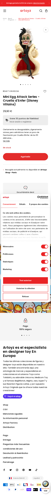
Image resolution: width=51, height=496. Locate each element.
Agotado (25, 156)
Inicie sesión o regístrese (20, 122)
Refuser (25, 296)
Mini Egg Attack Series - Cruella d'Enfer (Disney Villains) (32, 19)
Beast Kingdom (11, 19)
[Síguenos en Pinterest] (23, 470)
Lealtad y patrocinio (13, 457)
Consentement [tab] (9, 204)
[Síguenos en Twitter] (10, 470)
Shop (5, 404)
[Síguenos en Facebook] (4, 470)
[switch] (44, 254)
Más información (39, 3)
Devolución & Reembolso (15, 453)
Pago (5, 435)
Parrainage (8, 462)
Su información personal (15, 418)
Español (37, 478)
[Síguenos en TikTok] (36, 470)
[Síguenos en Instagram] (17, 470)
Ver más (6, 141)
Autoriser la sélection (25, 288)
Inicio (5, 18)
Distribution (9, 427)
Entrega (7, 439)
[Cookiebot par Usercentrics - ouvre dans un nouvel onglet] (37, 197)
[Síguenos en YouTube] (30, 470)
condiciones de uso (13, 448)
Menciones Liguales (13, 413)
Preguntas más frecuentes (16, 444)
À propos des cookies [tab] (38, 204)
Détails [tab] (22, 204)
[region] (25, 324)
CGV (5, 409)
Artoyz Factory (10, 422)
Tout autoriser (25, 280)
